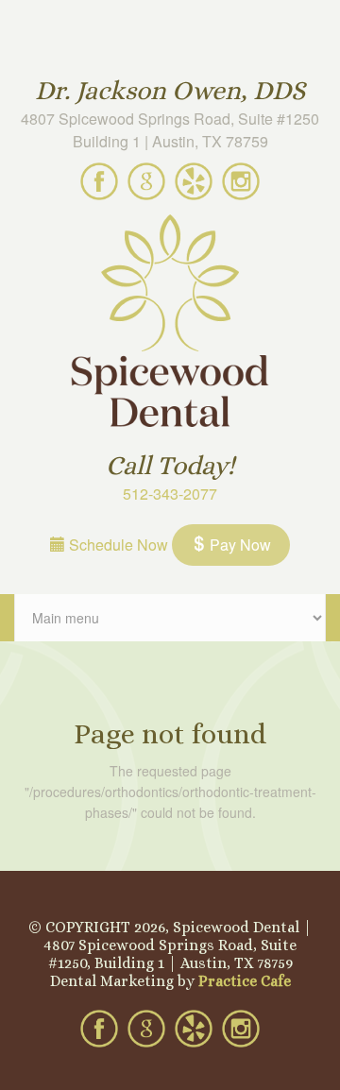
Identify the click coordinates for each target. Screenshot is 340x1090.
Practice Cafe (244, 981)
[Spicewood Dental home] (170, 323)
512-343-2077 (170, 493)
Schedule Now (116, 544)
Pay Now (238, 544)
